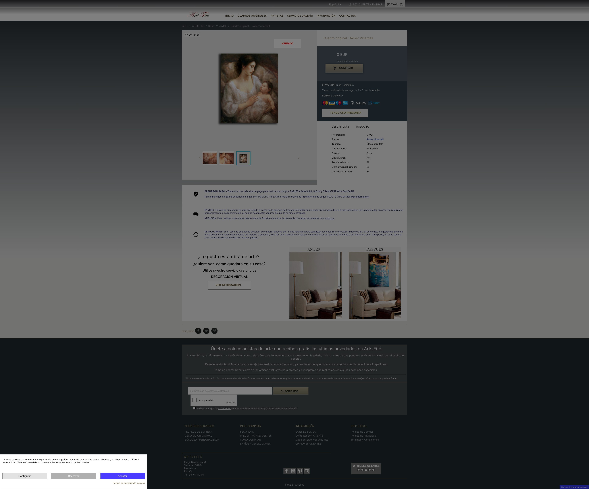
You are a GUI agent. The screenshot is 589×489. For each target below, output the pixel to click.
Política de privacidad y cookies (129, 483)
